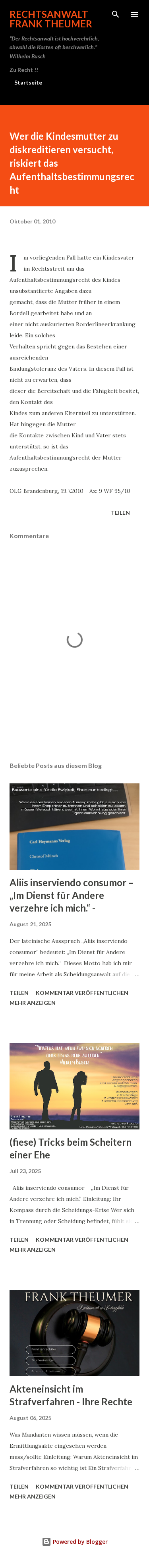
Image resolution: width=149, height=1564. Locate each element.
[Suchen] (115, 14)
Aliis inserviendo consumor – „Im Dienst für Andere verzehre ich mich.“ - (72, 895)
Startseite (28, 82)
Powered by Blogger (79, 1541)
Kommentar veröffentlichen (82, 992)
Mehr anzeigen (33, 1002)
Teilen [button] (120, 512)
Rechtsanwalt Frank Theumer (51, 18)
